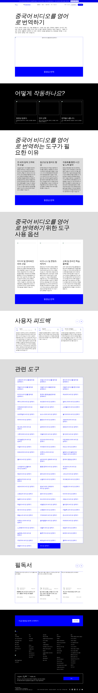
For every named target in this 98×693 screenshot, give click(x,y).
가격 (51, 4)
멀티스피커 (17, 646)
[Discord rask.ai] (75, 689)
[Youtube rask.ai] (82, 689)
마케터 (58, 638)
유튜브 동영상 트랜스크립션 (76, 636)
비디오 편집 (45, 640)
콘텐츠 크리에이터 (60, 640)
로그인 (68, 4)
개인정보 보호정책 (52, 689)
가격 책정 (17, 636)
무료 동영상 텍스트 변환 (62, 665)
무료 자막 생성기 (60, 659)
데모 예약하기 (32, 655)
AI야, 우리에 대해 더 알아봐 (42, 689)
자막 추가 (73, 644)
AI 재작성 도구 (18, 648)
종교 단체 (45, 660)
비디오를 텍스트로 (74, 642)
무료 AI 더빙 (59, 661)
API (15, 650)
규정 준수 (31, 640)
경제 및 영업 (59, 650)
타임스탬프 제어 (18, 640)
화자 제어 (17, 644)
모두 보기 (73, 667)
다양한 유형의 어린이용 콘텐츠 (48, 653)
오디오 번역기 (73, 646)
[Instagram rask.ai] (77, 689)
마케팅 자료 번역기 (61, 667)
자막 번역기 (73, 662)
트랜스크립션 (73, 640)
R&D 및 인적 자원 (60, 646)
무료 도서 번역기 (60, 669)
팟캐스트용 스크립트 (75, 648)
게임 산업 (59, 648)
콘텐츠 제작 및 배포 (47, 648)
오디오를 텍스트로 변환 (75, 652)
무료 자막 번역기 (60, 663)
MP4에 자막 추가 (74, 654)
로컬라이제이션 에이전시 (48, 638)
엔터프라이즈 (31, 653)
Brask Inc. (26, 688)
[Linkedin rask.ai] (72, 689)
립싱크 (72, 665)
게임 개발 (45, 656)
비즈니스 (58, 644)
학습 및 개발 (45, 636)
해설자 (44, 650)
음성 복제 (17, 642)
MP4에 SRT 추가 (74, 656)
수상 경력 (31, 638)
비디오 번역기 (73, 638)
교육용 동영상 (46, 644)
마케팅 (44, 642)
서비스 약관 (59, 689)
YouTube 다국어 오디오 (47, 646)
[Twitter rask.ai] (70, 689)
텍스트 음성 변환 (74, 650)
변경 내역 (31, 657)
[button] (39, 5)
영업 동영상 (45, 658)
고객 (30, 636)
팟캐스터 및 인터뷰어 (61, 642)
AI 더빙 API (31, 646)
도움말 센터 (31, 648)
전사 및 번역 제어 (18, 638)
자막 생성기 (73, 660)
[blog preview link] (26, 587)
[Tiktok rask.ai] (80, 689)
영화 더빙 (59, 652)
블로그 (30, 651)
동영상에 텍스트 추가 (75, 658)
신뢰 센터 (17, 662)
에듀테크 (58, 636)
